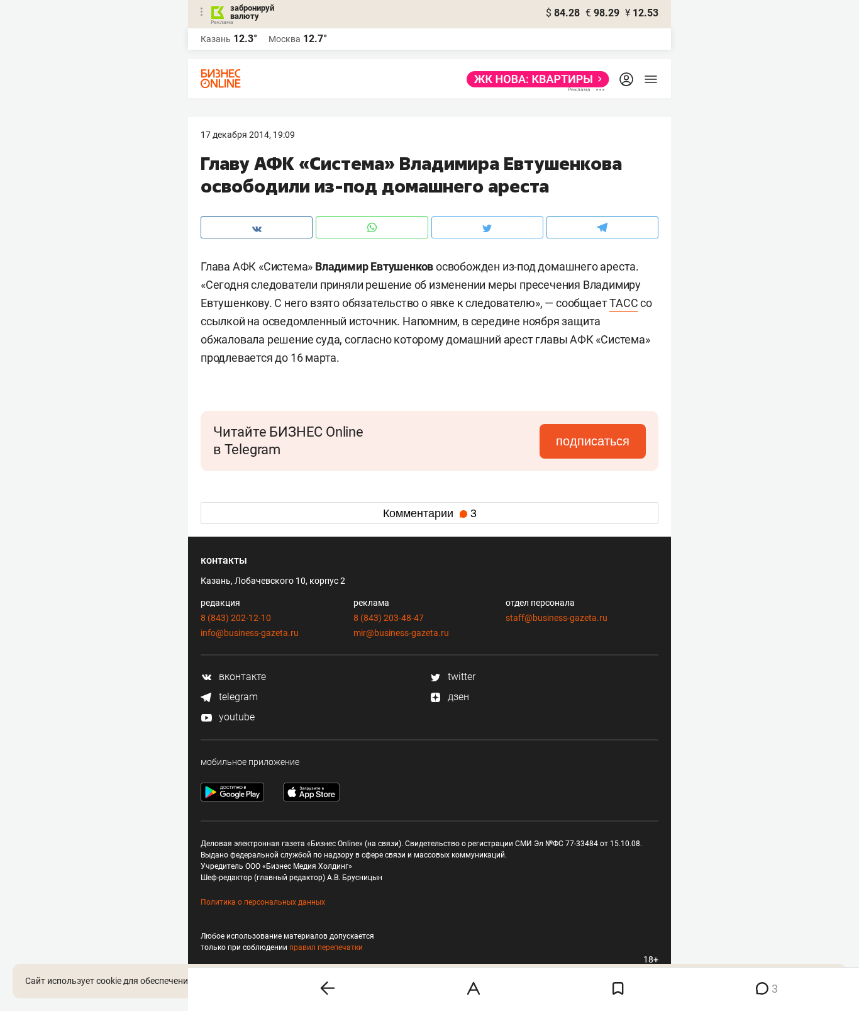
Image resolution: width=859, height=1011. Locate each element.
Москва (285, 39)
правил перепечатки (326, 947)
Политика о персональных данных (263, 902)
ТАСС (623, 303)
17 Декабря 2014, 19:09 (248, 135)
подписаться (592, 441)
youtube (235, 717)
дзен (457, 697)
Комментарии (430, 513)
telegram (237, 697)
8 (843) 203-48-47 (388, 618)
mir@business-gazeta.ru (401, 633)
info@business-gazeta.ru (250, 633)
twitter (460, 677)
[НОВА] (534, 79)
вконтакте (241, 677)
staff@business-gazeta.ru (556, 618)
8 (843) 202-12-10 (236, 618)
